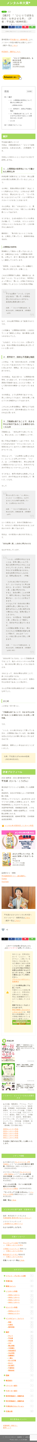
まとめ (12, 121)
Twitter (4, 879)
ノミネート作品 (19, 1291)
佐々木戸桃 (20, 1360)
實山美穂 (20, 1345)
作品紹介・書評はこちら (11, 52)
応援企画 (19, 1411)
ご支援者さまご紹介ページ (13, 1223)
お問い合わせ (28, 1437)
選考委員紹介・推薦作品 (19, 1396)
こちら (14, 45)
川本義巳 (20, 1348)
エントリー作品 (19, 1307)
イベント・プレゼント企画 (19, 1276)
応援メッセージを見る (14, 1245)
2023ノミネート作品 (10, 1133)
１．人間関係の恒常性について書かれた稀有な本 (21, 101)
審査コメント (19, 1286)
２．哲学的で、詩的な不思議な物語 (21, 110)
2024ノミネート (20, 1295)
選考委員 (20, 1327)
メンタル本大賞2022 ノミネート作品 (19, 825)
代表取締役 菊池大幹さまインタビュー (17, 1218)
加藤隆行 (20, 1355)
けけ (20, 1343)
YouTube (5, 882)
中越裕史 (20, 1368)
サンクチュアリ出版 (10, 1243)
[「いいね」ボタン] (3, 929)
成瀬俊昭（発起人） (10, 1425)
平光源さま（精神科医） (19, 39)
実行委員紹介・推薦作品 (19, 1401)
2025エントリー (20, 1311)
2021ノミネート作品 (10, 1137)
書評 (10, 97)
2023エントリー (20, 1313)
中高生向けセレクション (19, 1406)
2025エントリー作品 (10, 1129)
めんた (20, 1363)
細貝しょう (7, 1427)
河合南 (20, 1340)
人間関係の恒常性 (17, 105)
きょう (20, 1335)
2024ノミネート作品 (10, 1131)
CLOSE (29, 91)
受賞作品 (19, 1281)
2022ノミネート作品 (10, 1135)
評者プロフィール (15, 125)
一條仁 (20, 1358)
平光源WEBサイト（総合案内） (14, 876)
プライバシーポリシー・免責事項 (13, 1437)
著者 (20, 1322)
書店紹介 (19, 1380)
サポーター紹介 (19, 1391)
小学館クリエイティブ (11, 1249)
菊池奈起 (20, 1370)
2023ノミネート (20, 1297)
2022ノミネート (20, 1300)
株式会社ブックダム (10, 1254)
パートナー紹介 (19, 1385)
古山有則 (20, 1353)
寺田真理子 (20, 1350)
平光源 (4, 11)
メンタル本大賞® (18, 3)
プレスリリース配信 (10, 1188)
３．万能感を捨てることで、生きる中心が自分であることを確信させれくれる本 (21, 116)
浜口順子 (20, 1365)
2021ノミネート (20, 1302)
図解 (19, 1375)
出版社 (20, 1324)
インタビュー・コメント (19, 1318)
